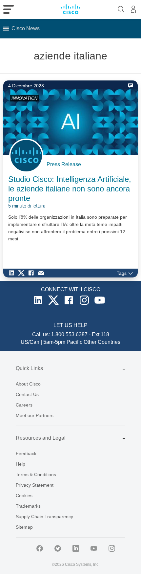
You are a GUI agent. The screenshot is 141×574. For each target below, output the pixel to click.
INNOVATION (24, 98)
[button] (25, 28)
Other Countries (102, 342)
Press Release (64, 164)
